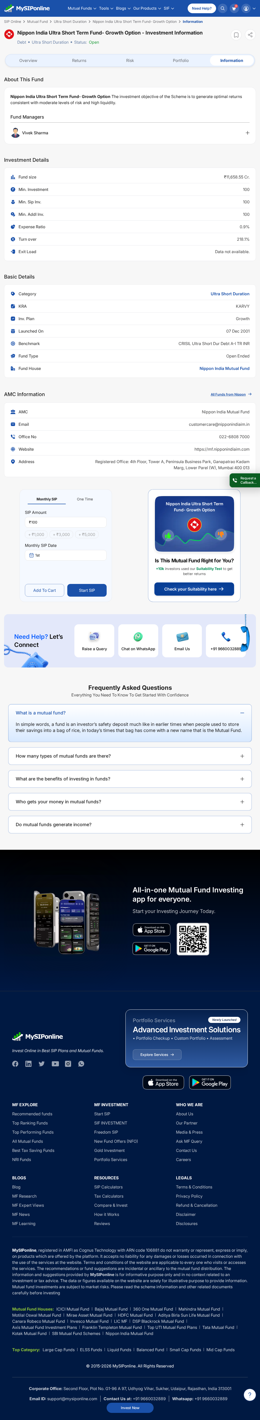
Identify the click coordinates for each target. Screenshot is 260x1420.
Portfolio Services (110, 1159)
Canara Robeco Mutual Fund (38, 1321)
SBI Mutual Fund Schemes (76, 1333)
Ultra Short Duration (50, 42)
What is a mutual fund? (41, 712)
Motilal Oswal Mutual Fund (36, 1315)
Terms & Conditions (194, 1186)
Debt (21, 42)
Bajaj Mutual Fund (111, 1309)
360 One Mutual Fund (153, 1309)
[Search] (223, 8)
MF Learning (24, 1223)
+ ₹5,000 (86, 534)
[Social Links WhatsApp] (81, 1064)
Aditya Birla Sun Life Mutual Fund (189, 1315)
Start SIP (87, 590)
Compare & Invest (110, 1205)
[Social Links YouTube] (55, 1064)
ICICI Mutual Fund (72, 1309)
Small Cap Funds (185, 1349)
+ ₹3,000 (61, 534)
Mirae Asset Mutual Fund (89, 1315)
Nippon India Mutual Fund (225, 368)
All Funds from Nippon (228, 394)
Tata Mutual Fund (218, 1327)
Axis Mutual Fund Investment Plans (44, 1327)
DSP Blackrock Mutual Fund (158, 1321)
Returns (79, 60)
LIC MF (120, 1321)
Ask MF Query (189, 1141)
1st (37, 555)
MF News (21, 1214)
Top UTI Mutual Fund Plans (172, 1327)
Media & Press (189, 1132)
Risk (130, 60)
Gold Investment (109, 1150)
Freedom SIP (106, 1132)
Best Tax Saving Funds (33, 1150)
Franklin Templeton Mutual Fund (112, 1327)
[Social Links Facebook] (15, 1064)
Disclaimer (186, 1214)
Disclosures (187, 1223)
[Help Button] (250, 1395)
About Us (184, 1113)
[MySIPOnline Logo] (27, 8)
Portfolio (181, 60)
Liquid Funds (119, 1349)
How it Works (106, 1214)
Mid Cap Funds (220, 1349)
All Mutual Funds (27, 1141)
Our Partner (187, 1122)
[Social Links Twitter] (42, 1064)
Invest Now (130, 1408)
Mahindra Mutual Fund (199, 1309)
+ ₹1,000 (36, 534)
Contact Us (186, 1150)
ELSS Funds (91, 1349)
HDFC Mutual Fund (135, 1315)
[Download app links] (152, 929)
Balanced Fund (150, 1349)
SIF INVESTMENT (110, 1122)
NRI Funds (21, 1159)
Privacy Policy (189, 1196)
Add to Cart (44, 590)
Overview (28, 60)
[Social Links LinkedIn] (28, 1064)
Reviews (102, 1223)
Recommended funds (32, 1113)
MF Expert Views (28, 1205)
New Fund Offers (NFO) (116, 1141)
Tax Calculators (108, 1196)
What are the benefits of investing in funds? (63, 778)
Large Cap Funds (59, 1349)
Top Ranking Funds (30, 1122)
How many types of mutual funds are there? (63, 756)
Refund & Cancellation (196, 1205)
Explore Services (154, 1054)
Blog (16, 1186)
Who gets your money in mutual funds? (58, 801)
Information (231, 60)
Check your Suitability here (190, 589)
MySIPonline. (124, 1365)
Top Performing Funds (33, 1132)
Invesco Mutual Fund (89, 1321)
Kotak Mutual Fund (29, 1333)
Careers (183, 1159)
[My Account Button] (248, 8)
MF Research (24, 1196)
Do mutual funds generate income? (54, 824)
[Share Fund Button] (250, 34)
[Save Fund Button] (236, 34)
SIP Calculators (108, 1186)
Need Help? (202, 8)
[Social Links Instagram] (68, 1064)
